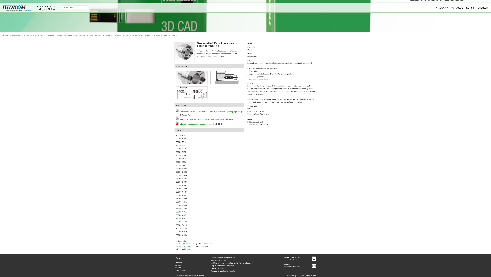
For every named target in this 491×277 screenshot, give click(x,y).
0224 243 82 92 (291, 259)
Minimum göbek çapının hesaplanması (195, 124)
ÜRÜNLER (483, 7)
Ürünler (178, 267)
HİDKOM (5, 35)
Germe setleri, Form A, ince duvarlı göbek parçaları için (155, 35)
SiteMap (290, 275)
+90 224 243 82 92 (185, 246)
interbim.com (311, 275)
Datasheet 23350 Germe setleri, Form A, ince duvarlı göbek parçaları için (211, 111)
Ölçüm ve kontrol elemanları (222, 265)
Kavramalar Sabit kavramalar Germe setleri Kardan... (79, 35)
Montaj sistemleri (218, 260)
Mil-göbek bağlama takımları (117, 35)
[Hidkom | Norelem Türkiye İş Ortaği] (17, 7)
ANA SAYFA (442, 7)
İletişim (178, 265)
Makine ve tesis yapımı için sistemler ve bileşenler (33, 35)
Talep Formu (180, 270)
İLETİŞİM (470, 7)
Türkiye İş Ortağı (46, 8)
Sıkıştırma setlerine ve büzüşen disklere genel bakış (202, 119)
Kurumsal (178, 262)
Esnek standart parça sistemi (223, 257)
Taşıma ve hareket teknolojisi (223, 271)
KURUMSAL (457, 7)
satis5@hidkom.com (185, 244)
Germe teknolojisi (218, 268)
